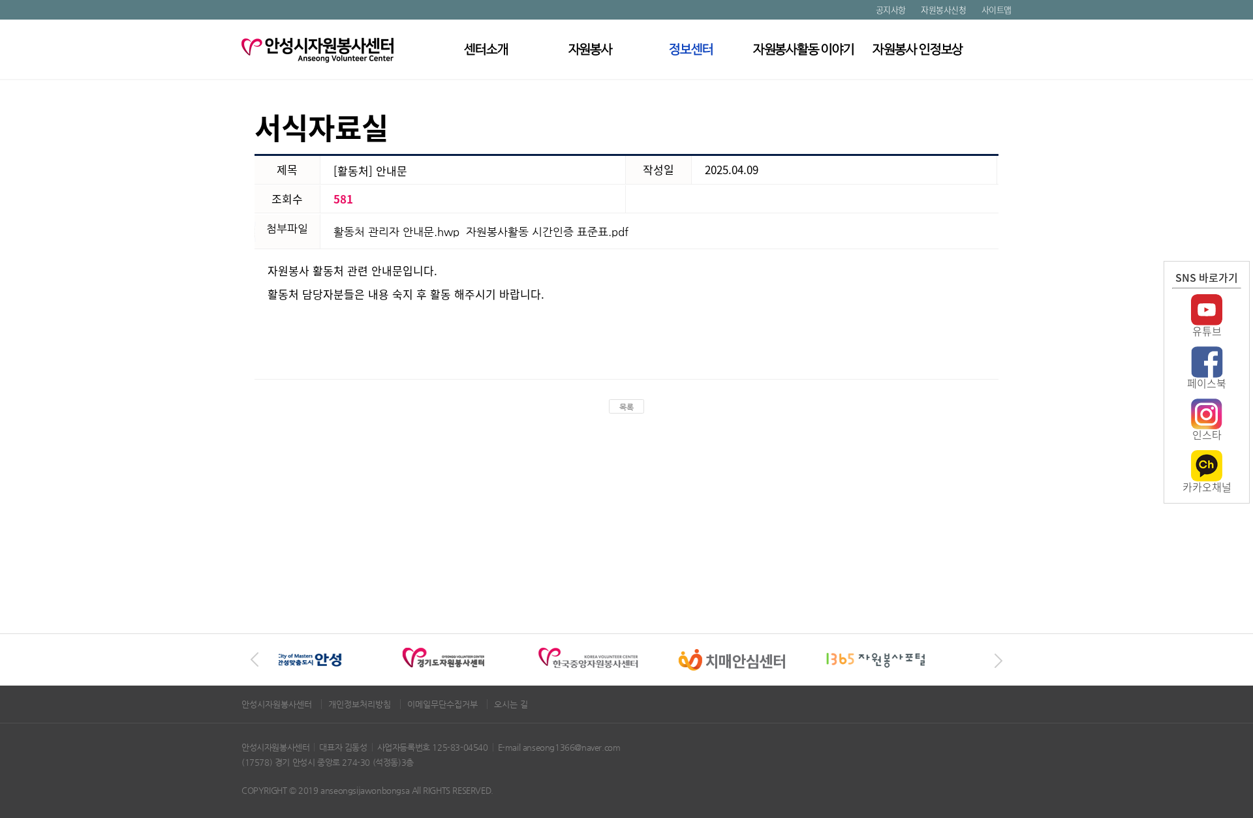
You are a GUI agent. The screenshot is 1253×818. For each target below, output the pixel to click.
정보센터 (691, 49)
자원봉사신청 (944, 9)
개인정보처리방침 (361, 704)
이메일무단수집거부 (443, 704)
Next (998, 660)
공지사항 (891, 9)
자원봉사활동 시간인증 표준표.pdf (547, 231)
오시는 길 (511, 704)
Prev (254, 660)
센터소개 (486, 49)
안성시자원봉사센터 (278, 704)
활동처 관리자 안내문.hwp (396, 231)
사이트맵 (997, 9)
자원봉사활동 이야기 (803, 49)
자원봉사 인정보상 (918, 49)
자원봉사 (590, 49)
